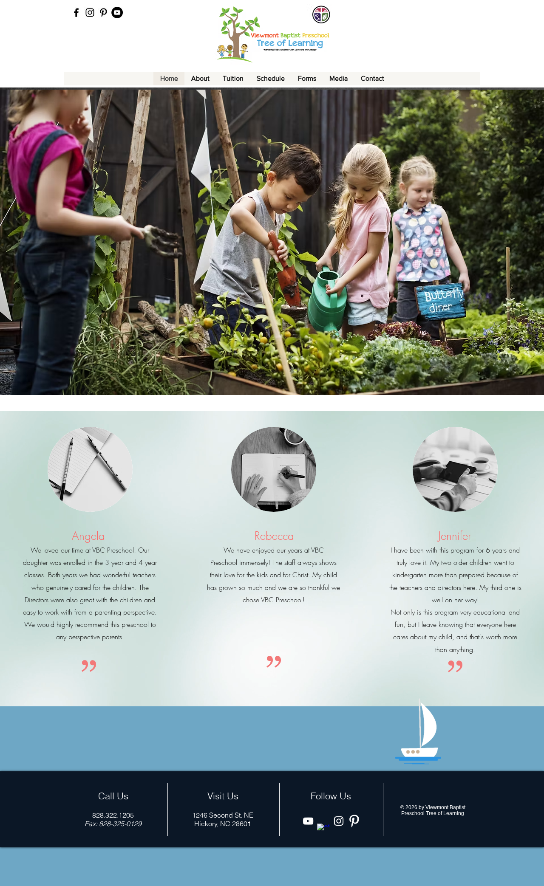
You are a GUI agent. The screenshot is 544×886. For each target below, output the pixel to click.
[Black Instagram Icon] (90, 12)
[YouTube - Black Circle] (117, 12)
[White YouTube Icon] (308, 821)
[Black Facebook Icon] (76, 12)
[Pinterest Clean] (354, 821)
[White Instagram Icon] (338, 821)
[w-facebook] (323, 830)
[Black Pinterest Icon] (103, 12)
